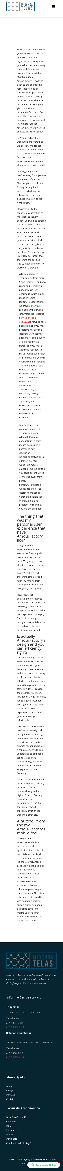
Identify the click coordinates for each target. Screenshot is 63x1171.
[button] (43, 1165)
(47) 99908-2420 (15, 1026)
